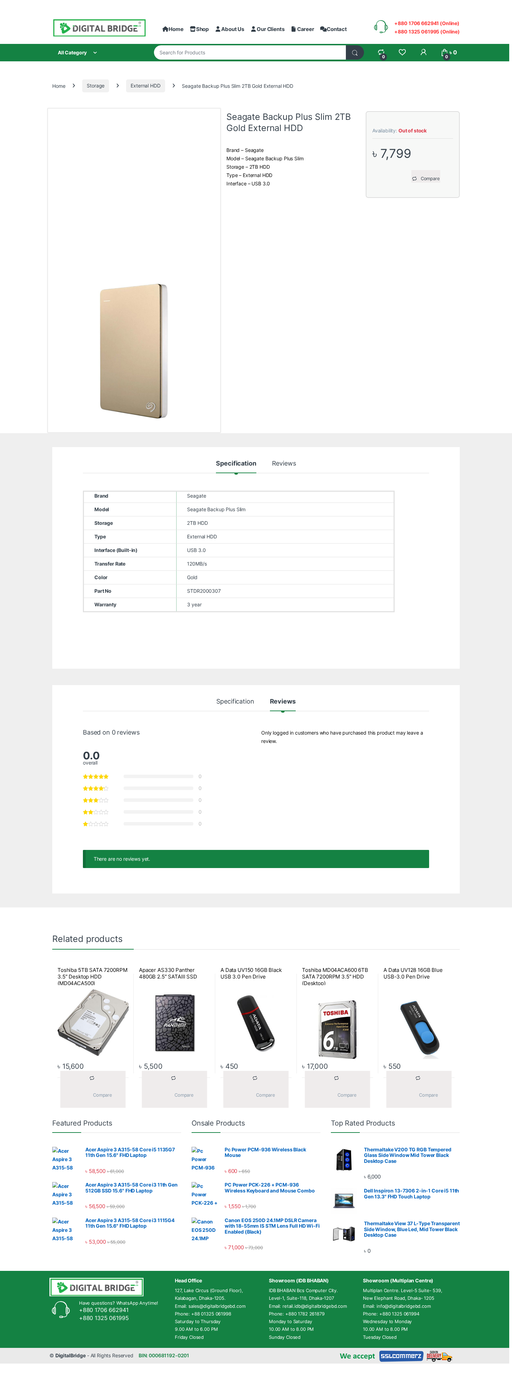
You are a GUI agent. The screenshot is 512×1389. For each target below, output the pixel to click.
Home (176, 29)
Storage (95, 86)
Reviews (284, 463)
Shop (202, 29)
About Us (232, 29)
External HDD (145, 86)
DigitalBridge (70, 1355)
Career (305, 29)
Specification (236, 463)
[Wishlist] (402, 52)
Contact (337, 29)
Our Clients (270, 29)
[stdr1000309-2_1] (134, 351)
